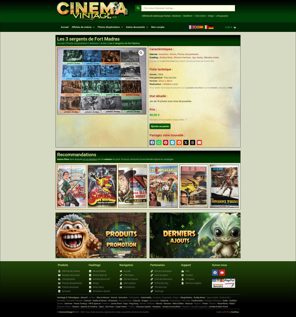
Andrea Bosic (166, 57)
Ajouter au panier (160, 126)
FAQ (230, 88)
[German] (211, 27)
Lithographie (222, 16)
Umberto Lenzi (170, 84)
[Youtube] (222, 273)
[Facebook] (215, 273)
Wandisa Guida (211, 57)
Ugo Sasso (197, 57)
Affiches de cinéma (81, 27)
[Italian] (206, 27)
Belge (211, 16)
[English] (195, 27)
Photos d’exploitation (109, 27)
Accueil (65, 27)
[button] (141, 53)
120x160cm (200, 16)
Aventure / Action (98, 43)
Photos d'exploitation (77, 43)
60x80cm (187, 16)
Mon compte (157, 27)
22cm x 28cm (165, 80)
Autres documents (135, 27)
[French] (190, 27)
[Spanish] (200, 27)
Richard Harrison (182, 57)
